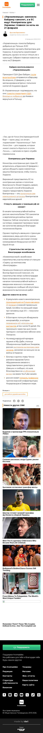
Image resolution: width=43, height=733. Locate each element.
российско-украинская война (15, 394)
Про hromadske (10, 667)
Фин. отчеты (28, 676)
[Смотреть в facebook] (4, 695)
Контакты (7, 676)
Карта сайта (28, 685)
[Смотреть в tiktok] (33, 695)
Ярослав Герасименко (17, 32)
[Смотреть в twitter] (27, 695)
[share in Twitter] (18, 401)
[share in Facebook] (14, 401)
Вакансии (7, 687)
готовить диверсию (29, 378)
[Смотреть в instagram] (10, 695)
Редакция (7, 671)
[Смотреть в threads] (38, 695)
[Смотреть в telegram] (15, 695)
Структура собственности (10, 681)
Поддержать (27, 5)
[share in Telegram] (22, 401)
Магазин (26, 671)
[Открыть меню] (38, 5)
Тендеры (26, 667)
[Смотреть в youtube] (21, 695)
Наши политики (30, 680)
